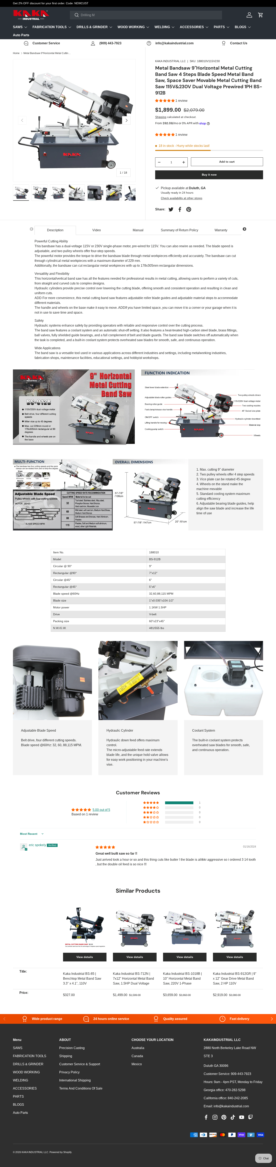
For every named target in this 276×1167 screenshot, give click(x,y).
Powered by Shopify (60, 1152)
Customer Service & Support (79, 1064)
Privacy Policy (69, 1072)
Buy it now (209, 174)
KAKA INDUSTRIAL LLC (170, 61)
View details (84, 957)
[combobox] (146, 15)
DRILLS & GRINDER (92, 27)
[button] (165, 100)
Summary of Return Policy (179, 230)
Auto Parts (21, 35)
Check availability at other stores (181, 198)
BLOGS (240, 27)
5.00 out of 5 (101, 810)
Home (16, 53)
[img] (105, 847)
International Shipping (75, 1080)
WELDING (162, 27)
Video (96, 230)
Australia (138, 1048)
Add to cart (227, 161)
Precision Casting (72, 1048)
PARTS (219, 27)
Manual (138, 230)
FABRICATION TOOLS (50, 27)
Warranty (221, 230)
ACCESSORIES (192, 27)
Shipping (160, 117)
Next (244, 229)
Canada (137, 1056)
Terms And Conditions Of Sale (80, 1088)
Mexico (137, 1064)
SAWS (18, 27)
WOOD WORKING (131, 27)
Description (55, 230)
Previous (31, 229)
